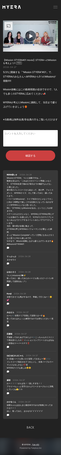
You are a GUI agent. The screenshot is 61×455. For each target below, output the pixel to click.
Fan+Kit (35, 444)
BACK (30, 427)
